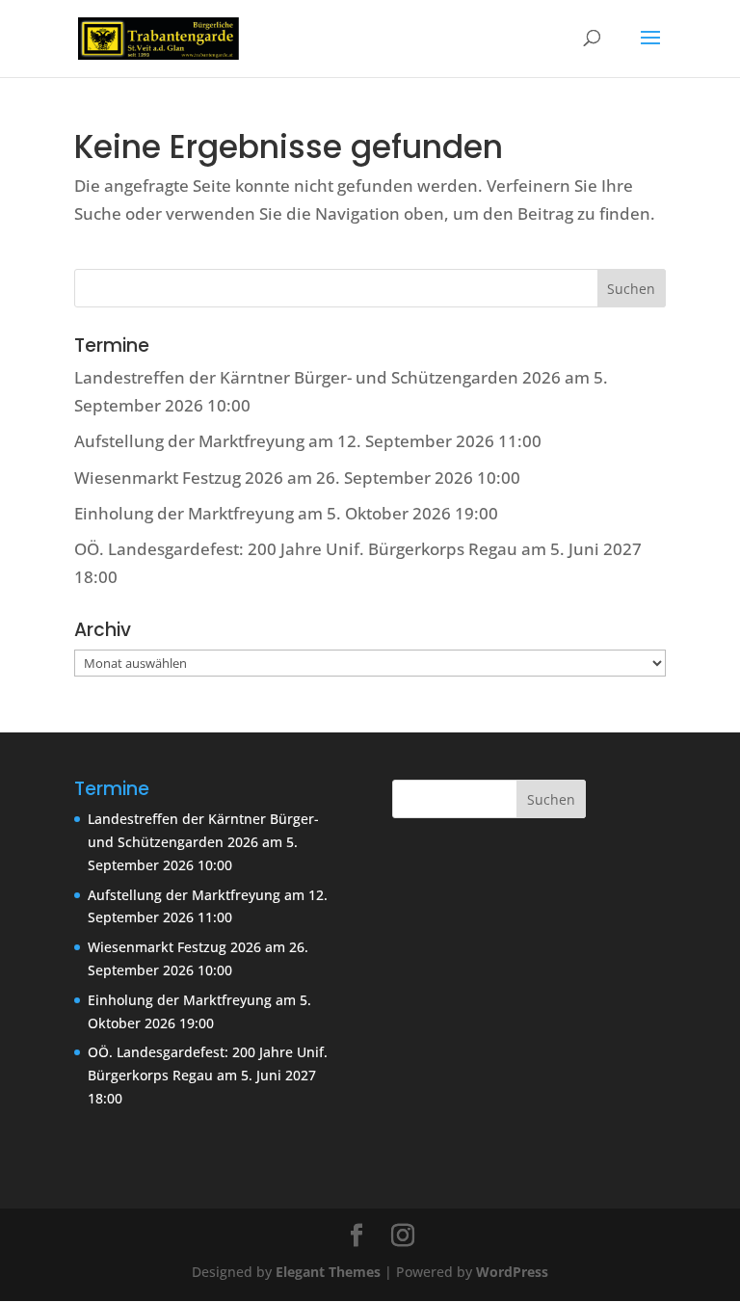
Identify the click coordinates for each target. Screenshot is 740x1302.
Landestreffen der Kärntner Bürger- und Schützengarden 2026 (317, 377)
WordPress (512, 1271)
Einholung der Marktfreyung (184, 513)
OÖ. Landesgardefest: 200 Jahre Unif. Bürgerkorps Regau (295, 549)
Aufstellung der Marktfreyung (189, 441)
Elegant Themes (328, 1271)
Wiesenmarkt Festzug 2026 (178, 477)
